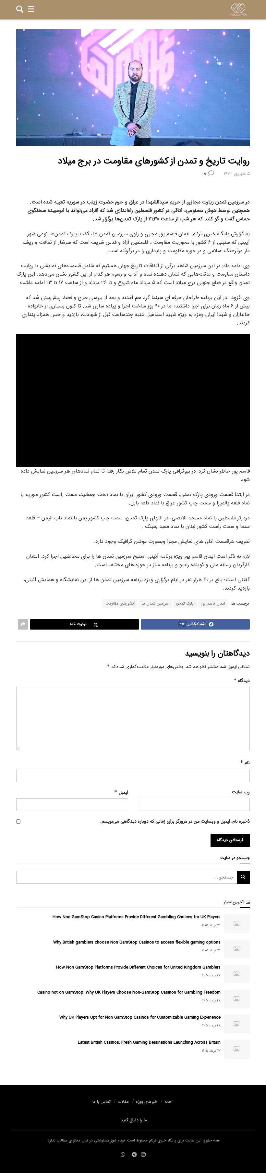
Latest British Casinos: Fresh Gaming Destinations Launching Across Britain (149, 1042)
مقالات (123, 1101)
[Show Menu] (31, 10)
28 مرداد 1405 (211, 975)
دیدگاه (242, 680)
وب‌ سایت (241, 792)
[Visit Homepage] (238, 9)
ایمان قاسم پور (213, 603)
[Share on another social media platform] (23, 624)
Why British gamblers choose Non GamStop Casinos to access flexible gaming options (137, 942)
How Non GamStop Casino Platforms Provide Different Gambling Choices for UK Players (137, 917)
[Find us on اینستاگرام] (143, 1155)
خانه (168, 1101)
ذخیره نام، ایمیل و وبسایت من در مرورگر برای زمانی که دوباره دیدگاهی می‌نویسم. (175, 821)
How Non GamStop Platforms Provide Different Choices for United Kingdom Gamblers (138, 967)
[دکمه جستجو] (19, 10)
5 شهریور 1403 (237, 173)
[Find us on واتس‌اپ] (123, 1155)
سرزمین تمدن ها (155, 603)
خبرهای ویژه (146, 1101)
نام (245, 762)
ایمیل (121, 792)
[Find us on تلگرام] (134, 1155)
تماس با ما (101, 1101)
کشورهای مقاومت (119, 603)
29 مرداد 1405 (211, 925)
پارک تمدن (185, 603)
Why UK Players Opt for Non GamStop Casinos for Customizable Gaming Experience (140, 1017)
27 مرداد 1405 (211, 1051)
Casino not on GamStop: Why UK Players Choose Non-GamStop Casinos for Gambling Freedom (129, 992)
